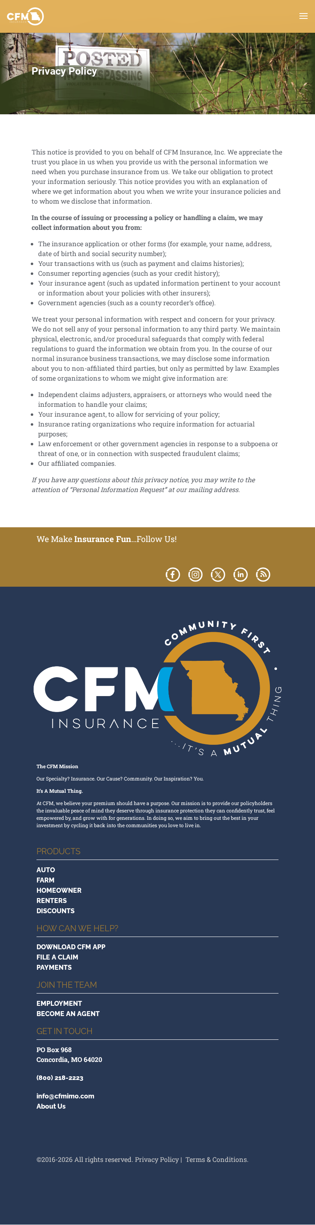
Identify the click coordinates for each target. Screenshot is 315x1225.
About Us (51, 1106)
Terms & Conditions (216, 1159)
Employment (59, 1003)
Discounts (56, 911)
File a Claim (57, 957)
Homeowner (59, 890)
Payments (54, 967)
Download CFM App (71, 947)
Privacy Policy (157, 1159)
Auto (46, 870)
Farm (46, 880)
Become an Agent (68, 1014)
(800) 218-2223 (60, 1078)
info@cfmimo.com (65, 1096)
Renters (52, 901)
